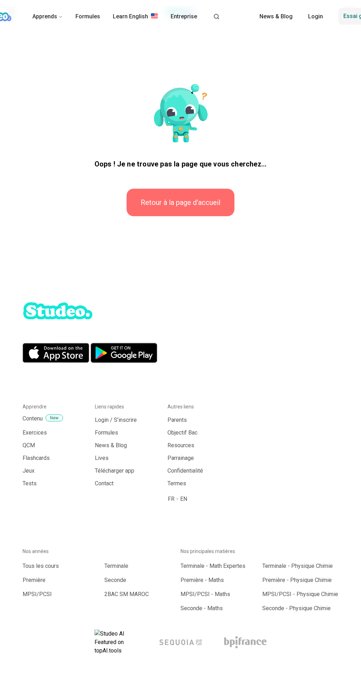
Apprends (44, 16)
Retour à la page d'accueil (180, 202)
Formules (87, 16)
